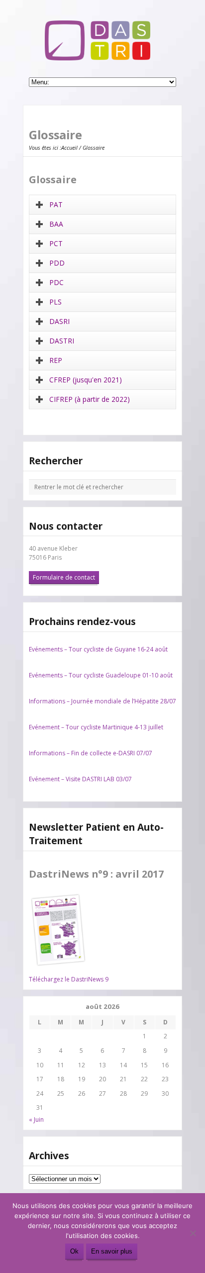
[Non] (193, 1233)
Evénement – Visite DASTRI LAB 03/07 (80, 779)
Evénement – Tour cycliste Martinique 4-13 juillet (96, 727)
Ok (74, 1251)
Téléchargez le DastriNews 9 (68, 979)
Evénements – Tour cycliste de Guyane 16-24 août (98, 649)
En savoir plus (111, 1251)
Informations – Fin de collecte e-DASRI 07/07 (90, 753)
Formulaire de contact (64, 577)
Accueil (69, 147)
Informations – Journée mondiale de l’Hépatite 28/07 (102, 701)
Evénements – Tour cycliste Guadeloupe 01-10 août (101, 675)
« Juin (36, 1119)
